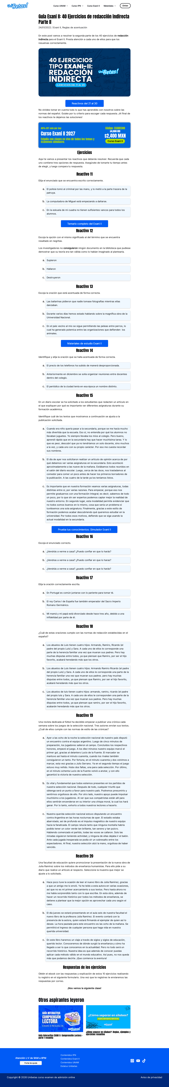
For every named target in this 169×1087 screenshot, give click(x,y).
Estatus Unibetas (69, 1066)
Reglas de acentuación (74, 27)
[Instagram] (132, 1061)
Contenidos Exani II (70, 1059)
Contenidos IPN (68, 1055)
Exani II (57, 27)
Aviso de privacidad (151, 1077)
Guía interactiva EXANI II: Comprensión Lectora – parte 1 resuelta (61, 1036)
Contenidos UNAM (70, 1062)
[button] (66, 6)
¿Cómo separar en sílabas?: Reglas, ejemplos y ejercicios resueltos (108, 1033)
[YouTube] (138, 1061)
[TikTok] (144, 1061)
